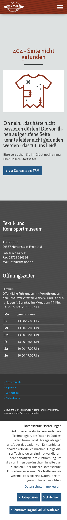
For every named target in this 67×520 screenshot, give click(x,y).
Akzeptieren (30, 497)
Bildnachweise (13, 398)
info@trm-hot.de (21, 262)
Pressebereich (13, 381)
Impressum (11, 387)
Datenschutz (12, 392)
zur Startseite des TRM (24, 170)
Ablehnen (53, 497)
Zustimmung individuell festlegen (37, 510)
